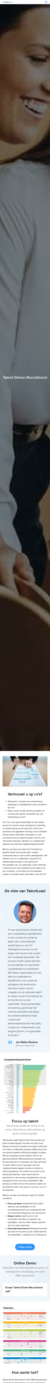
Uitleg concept (25, 1247)
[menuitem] (46, 2)
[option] (25, 973)
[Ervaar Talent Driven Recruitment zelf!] (25, 1289)
